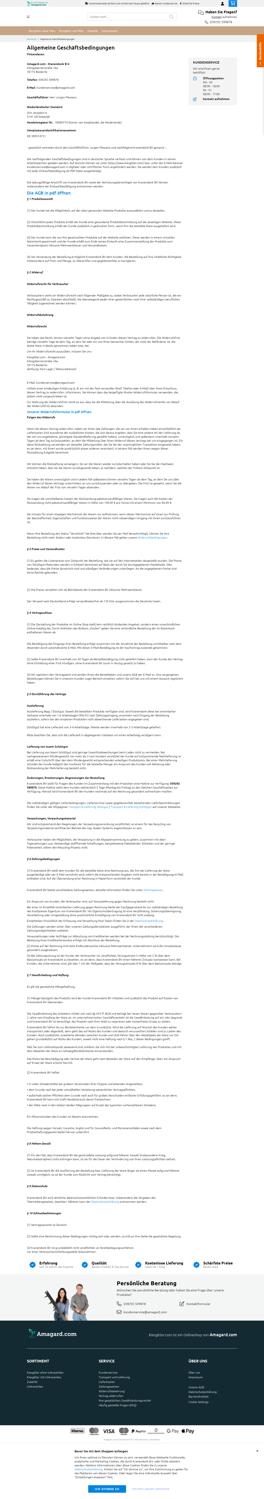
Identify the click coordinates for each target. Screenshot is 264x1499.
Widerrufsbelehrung (112, 1391)
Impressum (196, 1377)
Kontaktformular (198, 1304)
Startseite (31, 39)
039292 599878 (221, 22)
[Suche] (171, 16)
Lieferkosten (107, 1382)
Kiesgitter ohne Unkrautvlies (45, 1372)
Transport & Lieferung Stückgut (88, 807)
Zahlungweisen (153, 890)
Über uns (194, 1372)
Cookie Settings (199, 1402)
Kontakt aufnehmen (216, 99)
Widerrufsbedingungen (152, 537)
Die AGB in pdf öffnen (49, 193)
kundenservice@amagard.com (145, 1312)
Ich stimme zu (107, 1489)
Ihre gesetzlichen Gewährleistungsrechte (125, 1400)
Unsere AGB (196, 1387)
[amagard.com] (78, 1334)
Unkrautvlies (35, 1386)
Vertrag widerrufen (111, 1396)
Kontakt (217, 17)
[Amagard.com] (28, 16)
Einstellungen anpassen (151, 1488)
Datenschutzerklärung (149, 921)
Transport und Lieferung (114, 1377)
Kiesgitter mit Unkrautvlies (44, 1377)
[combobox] (126, 16)
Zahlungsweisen (109, 1386)
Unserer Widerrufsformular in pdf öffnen (59, 412)
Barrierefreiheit (199, 1396)
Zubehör (32, 1382)
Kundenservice (108, 1372)
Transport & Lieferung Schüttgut (131, 807)
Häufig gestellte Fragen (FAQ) (117, 1405)
